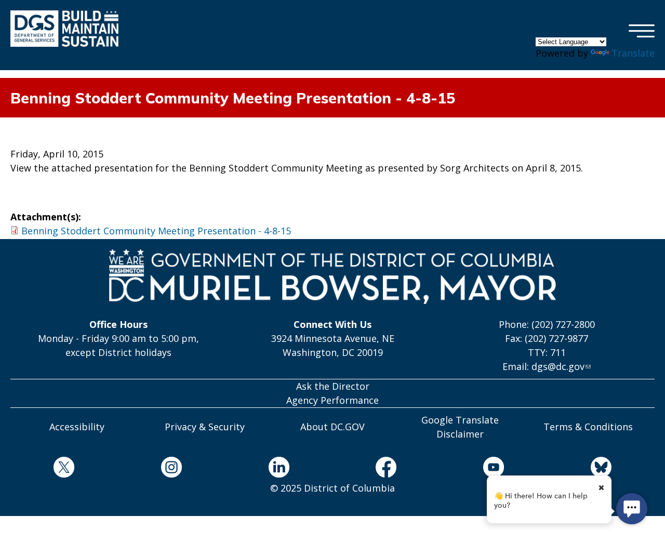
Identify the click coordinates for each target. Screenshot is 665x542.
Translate (633, 53)
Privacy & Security (205, 426)
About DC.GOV (332, 426)
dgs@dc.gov (557, 366)
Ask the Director (332, 386)
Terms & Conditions (588, 426)
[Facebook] (386, 469)
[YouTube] (494, 469)
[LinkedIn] (278, 469)
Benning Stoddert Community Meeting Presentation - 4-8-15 (156, 230)
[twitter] (64, 469)
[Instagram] (171, 469)
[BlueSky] (601, 469)
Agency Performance (332, 400)
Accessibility (76, 426)
